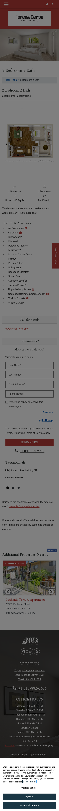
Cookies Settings (29, 788)
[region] (29, 784)
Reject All (29, 797)
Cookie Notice (29, 782)
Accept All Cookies (29, 805)
